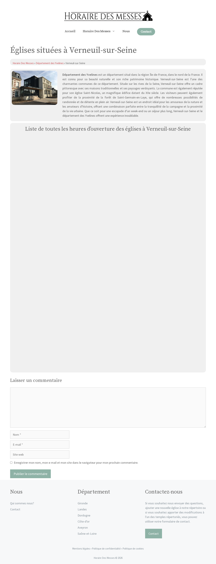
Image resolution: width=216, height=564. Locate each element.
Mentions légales (81, 548)
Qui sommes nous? (22, 503)
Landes (82, 509)
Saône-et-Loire (87, 534)
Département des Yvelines (50, 63)
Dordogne (84, 515)
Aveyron (83, 527)
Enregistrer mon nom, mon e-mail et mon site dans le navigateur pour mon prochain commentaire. (76, 463)
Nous (126, 31)
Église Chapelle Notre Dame (108, 366)
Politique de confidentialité (106, 548)
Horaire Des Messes (96, 31)
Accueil (70, 31)
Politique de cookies (133, 548)
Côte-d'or (84, 521)
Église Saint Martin (108, 249)
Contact (146, 32)
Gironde (83, 503)
